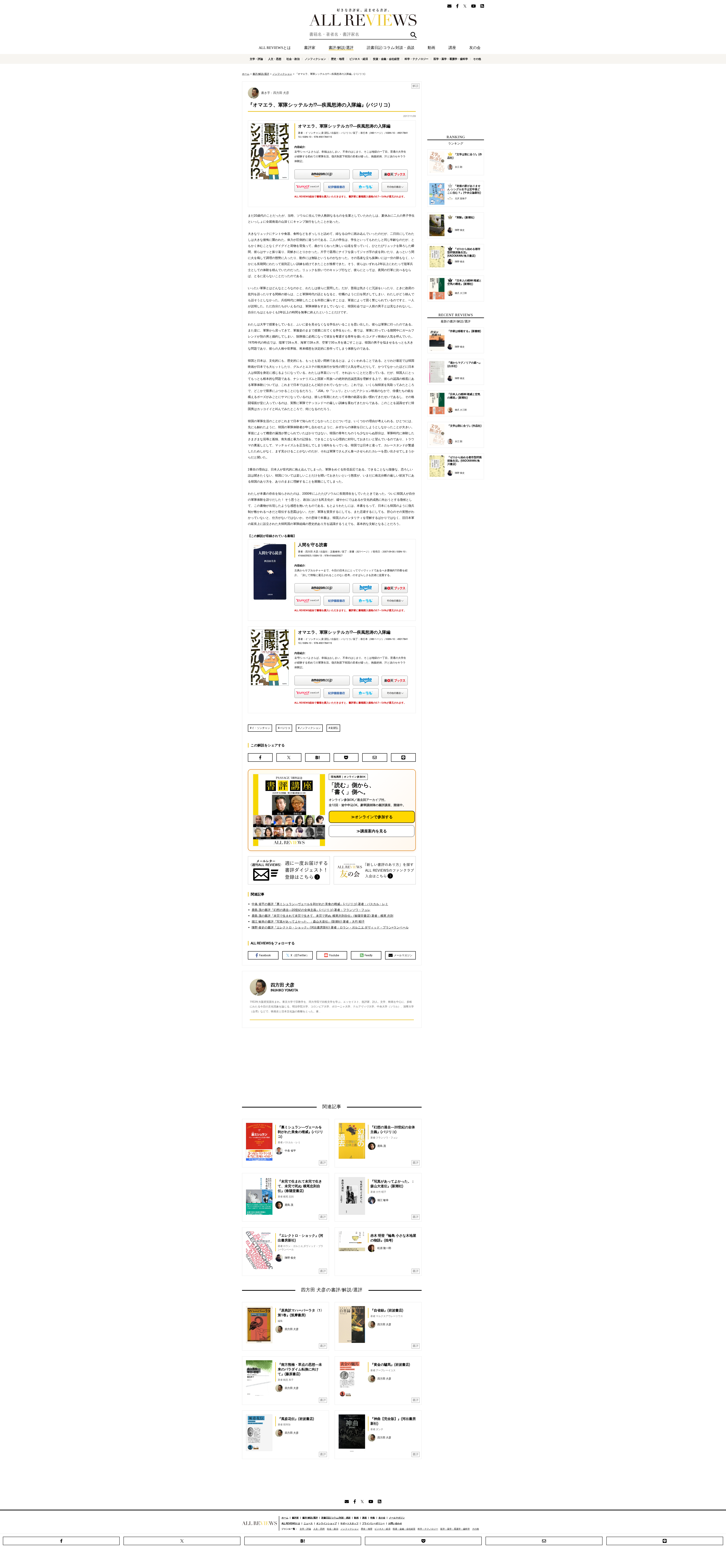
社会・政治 (293, 58)
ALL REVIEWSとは (275, 48)
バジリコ (285, 727)
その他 (477, 58)
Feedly (368, 955)
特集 (372, 1517)
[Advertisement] (295, 1065)
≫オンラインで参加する (372, 817)
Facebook (265, 955)
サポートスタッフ (349, 1523)
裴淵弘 (334, 727)
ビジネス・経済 (358, 58)
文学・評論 (256, 58)
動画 (431, 48)
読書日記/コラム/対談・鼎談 (390, 48)
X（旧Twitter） (300, 955)
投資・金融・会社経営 (386, 58)
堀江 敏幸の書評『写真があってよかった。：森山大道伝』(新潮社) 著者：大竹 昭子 (308, 921)
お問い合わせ (395, 1523)
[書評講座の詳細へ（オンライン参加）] (289, 810)
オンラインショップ (326, 1523)
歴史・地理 (337, 58)
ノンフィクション (315, 58)
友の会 (475, 48)
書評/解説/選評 (341, 48)
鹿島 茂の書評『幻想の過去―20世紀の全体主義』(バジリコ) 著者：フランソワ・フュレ (311, 910)
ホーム (245, 74)
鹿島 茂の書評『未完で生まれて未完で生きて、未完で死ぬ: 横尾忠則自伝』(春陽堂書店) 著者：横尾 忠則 (322, 916)
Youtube (334, 955)
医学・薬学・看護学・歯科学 (451, 58)
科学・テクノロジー (416, 58)
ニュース (308, 1523)
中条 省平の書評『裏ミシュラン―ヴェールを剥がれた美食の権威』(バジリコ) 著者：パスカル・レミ (320, 904)
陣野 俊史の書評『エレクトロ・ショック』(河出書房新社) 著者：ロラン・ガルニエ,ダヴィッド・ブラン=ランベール (330, 927)
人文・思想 (274, 58)
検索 (413, 35)
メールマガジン (403, 955)
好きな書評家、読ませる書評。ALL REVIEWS (363, 17)
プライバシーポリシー (373, 1523)
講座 (452, 48)
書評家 (309, 48)
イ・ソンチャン (261, 727)
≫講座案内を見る (372, 831)
